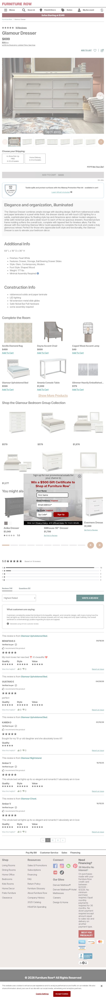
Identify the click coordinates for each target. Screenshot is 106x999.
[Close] (102, 986)
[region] (53, 990)
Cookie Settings (42, 994)
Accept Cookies (61, 994)
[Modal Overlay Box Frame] (53, 499)
